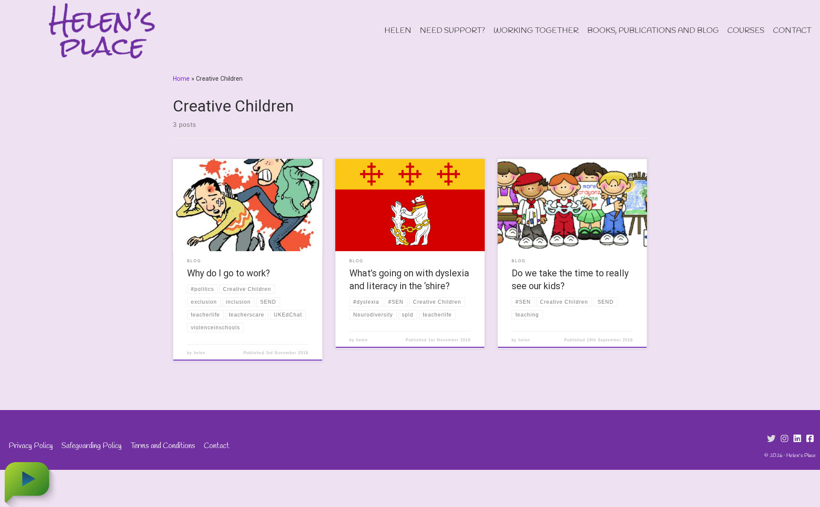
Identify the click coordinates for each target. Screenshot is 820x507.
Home (181, 78)
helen (199, 353)
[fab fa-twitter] (771, 439)
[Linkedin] (797, 439)
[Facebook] (810, 439)
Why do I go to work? (228, 273)
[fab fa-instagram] (784, 439)
